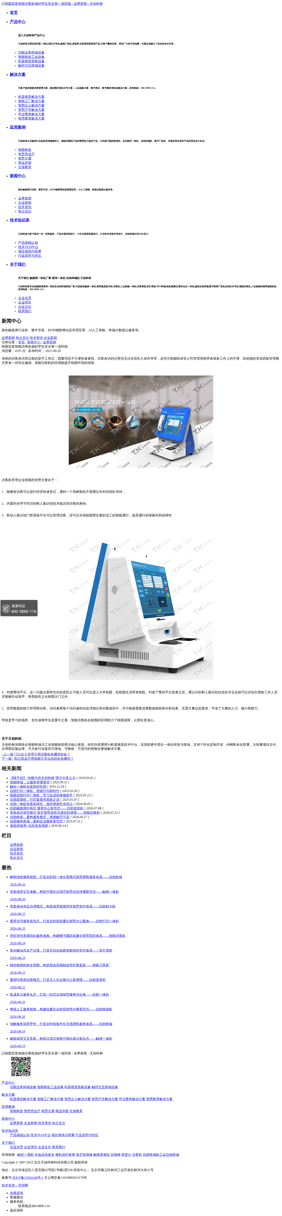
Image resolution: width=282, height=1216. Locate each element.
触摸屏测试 (101, 1154)
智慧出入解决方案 (31, 105)
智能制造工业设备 (31, 57)
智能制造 (24, 149)
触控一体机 (25, 1154)
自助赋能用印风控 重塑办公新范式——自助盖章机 (46, 808)
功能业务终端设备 (31, 52)
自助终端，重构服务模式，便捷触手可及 (39, 817)
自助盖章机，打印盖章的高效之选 (34, 799)
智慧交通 (24, 158)
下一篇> (7, 758)
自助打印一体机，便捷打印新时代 (34, 791)
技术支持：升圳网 (15, 1185)
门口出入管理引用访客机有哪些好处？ (42, 754)
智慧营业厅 (26, 154)
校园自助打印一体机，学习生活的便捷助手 (41, 795)
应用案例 (18, 127)
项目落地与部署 (29, 251)
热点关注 (24, 211)
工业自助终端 (169, 1154)
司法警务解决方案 (31, 114)
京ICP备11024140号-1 (27, 1177)
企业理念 (24, 302)
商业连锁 (24, 162)
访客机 (137, 1154)
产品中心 (18, 21)
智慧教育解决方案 (31, 118)
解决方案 (18, 74)
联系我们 (24, 311)
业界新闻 (24, 198)
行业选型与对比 (29, 255)
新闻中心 (18, 176)
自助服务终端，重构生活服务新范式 (36, 821)
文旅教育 (24, 167)
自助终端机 (151, 1154)
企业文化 (24, 307)
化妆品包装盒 (45, 1154)
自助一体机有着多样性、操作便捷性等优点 (41, 804)
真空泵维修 (84, 1154)
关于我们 (18, 264)
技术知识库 (20, 220)
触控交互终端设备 (31, 65)
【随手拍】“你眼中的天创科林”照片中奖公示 (43, 778)
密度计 (126, 1154)
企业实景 (24, 298)
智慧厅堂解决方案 (31, 110)
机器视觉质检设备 (31, 61)
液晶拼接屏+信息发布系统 (29, 825)
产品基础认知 (28, 242)
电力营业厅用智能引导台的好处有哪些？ (44, 758)
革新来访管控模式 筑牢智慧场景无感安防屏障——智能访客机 (55, 812)
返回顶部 (16, 1210)
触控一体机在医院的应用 (28, 786)
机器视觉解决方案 (31, 96)
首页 (14, 12)
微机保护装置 (65, 1154)
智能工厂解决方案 (31, 101)
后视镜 (116, 1154)
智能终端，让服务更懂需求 (30, 782)
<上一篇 (7, 754)
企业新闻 (24, 202)
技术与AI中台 (28, 247)
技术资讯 (24, 207)
